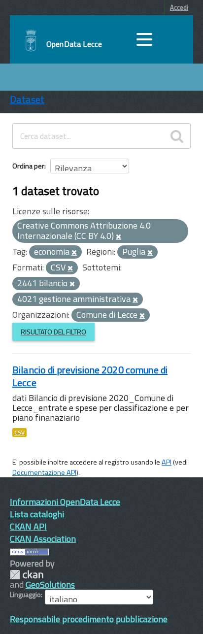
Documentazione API (44, 472)
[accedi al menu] (144, 39)
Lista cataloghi (37, 514)
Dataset (27, 99)
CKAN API (28, 526)
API (166, 462)
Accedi (179, 7)
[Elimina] (118, 237)
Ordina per (28, 166)
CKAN (26, 574)
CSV (19, 432)
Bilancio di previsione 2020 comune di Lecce (90, 376)
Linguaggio (25, 595)
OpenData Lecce (74, 44)
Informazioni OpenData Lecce (65, 501)
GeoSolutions (50, 584)
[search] (176, 136)
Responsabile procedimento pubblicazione (89, 619)
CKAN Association (43, 538)
